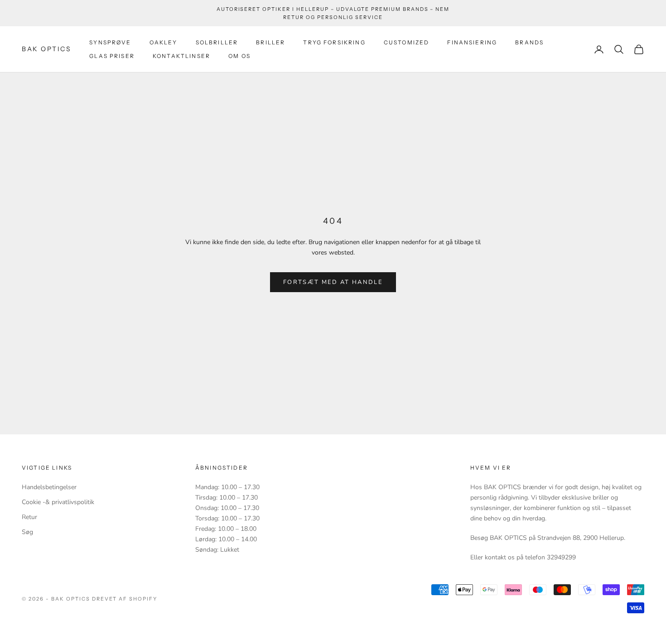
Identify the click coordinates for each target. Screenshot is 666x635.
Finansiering (472, 42)
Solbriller (217, 42)
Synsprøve (110, 42)
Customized (407, 42)
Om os (239, 56)
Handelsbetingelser (49, 487)
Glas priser (112, 56)
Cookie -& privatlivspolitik (58, 502)
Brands (529, 42)
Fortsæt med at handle (333, 282)
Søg (27, 532)
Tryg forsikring (334, 42)
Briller (270, 42)
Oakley (164, 42)
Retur (29, 517)
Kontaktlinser (181, 56)
